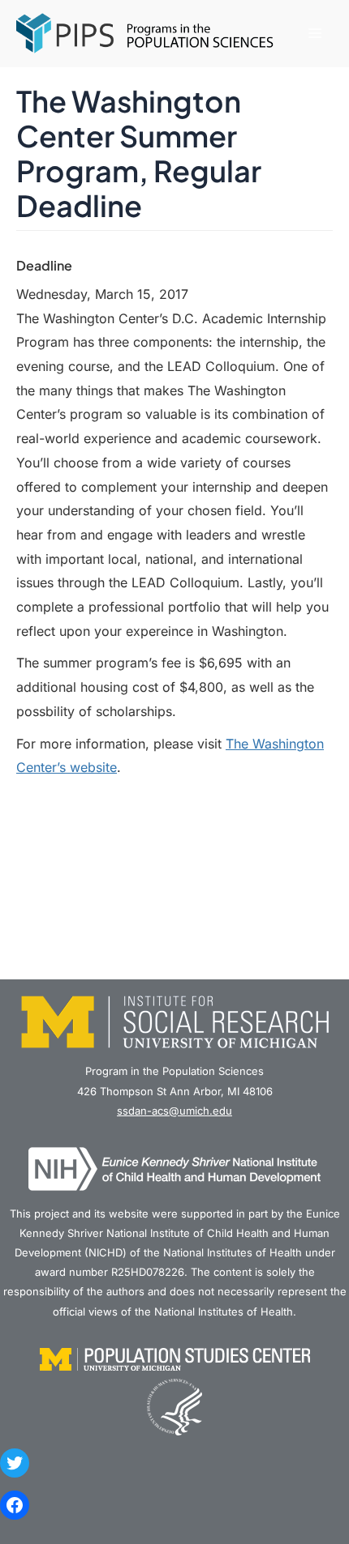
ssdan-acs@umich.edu (174, 1110)
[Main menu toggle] (314, 33)
